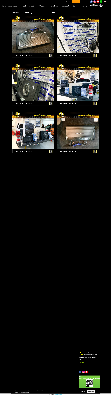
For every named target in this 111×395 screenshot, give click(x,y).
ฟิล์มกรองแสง (43, 6)
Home (4, 6)
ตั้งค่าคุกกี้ (83, 391)
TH (107, 2)
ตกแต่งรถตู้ (55, 6)
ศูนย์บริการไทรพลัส (29, 6)
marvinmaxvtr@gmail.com (90, 354)
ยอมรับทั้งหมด (91, 391)
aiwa (74, 6)
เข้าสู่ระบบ (68, 1)
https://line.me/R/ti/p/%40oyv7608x (88, 365)
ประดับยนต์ (65, 6)
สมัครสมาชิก (76, 1)
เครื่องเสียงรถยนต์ (14, 6)
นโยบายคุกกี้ (26, 392)
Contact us (83, 6)
